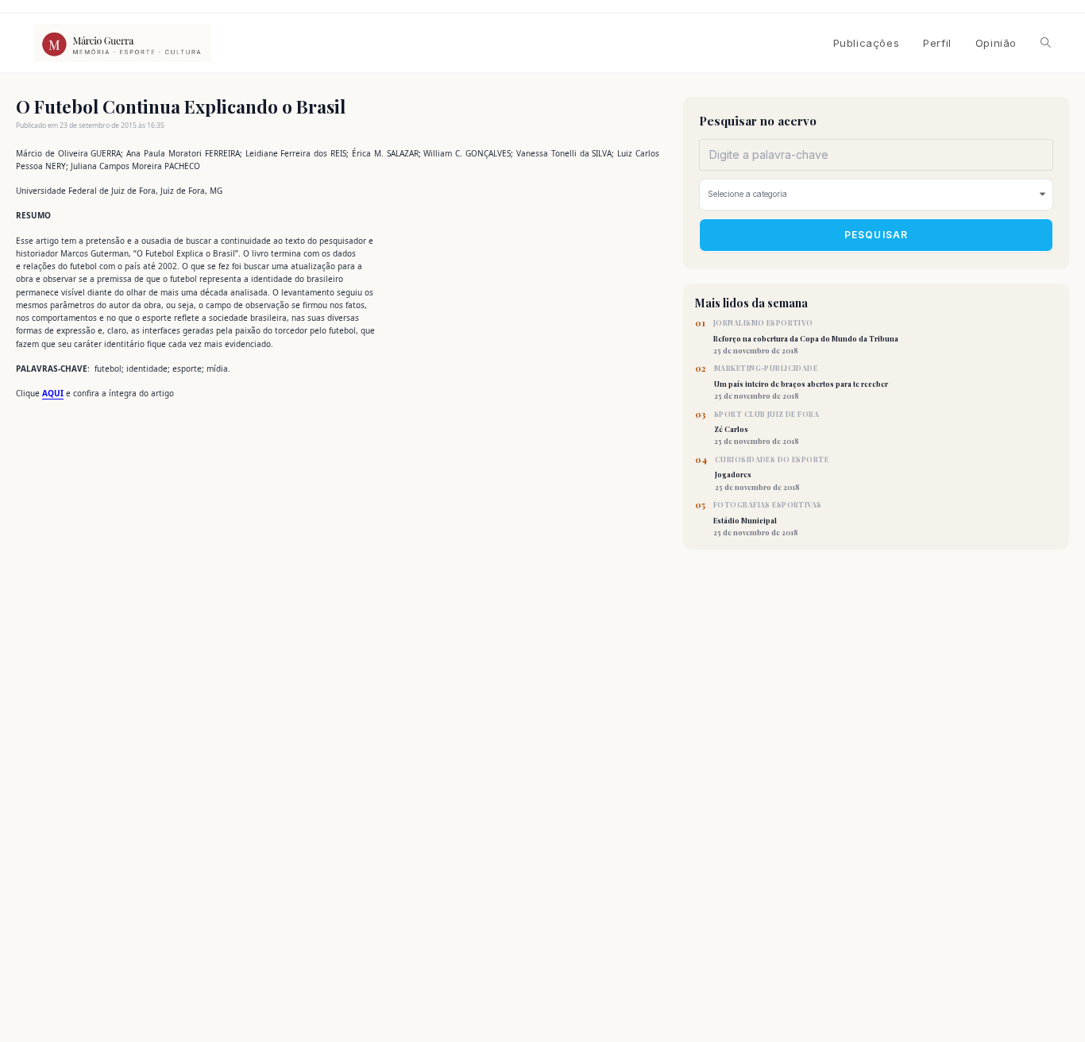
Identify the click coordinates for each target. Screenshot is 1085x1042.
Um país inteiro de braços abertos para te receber (801, 382)
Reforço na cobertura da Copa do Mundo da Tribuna (805, 336)
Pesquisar (876, 235)
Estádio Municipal (767, 518)
